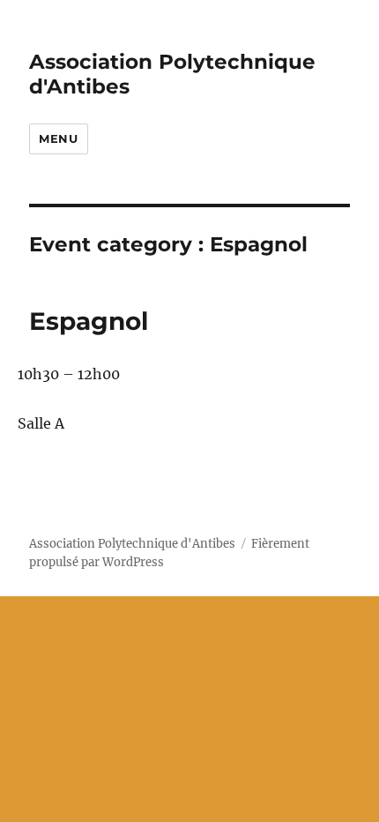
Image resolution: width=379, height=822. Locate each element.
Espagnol (88, 321)
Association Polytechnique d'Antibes (132, 543)
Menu (58, 138)
